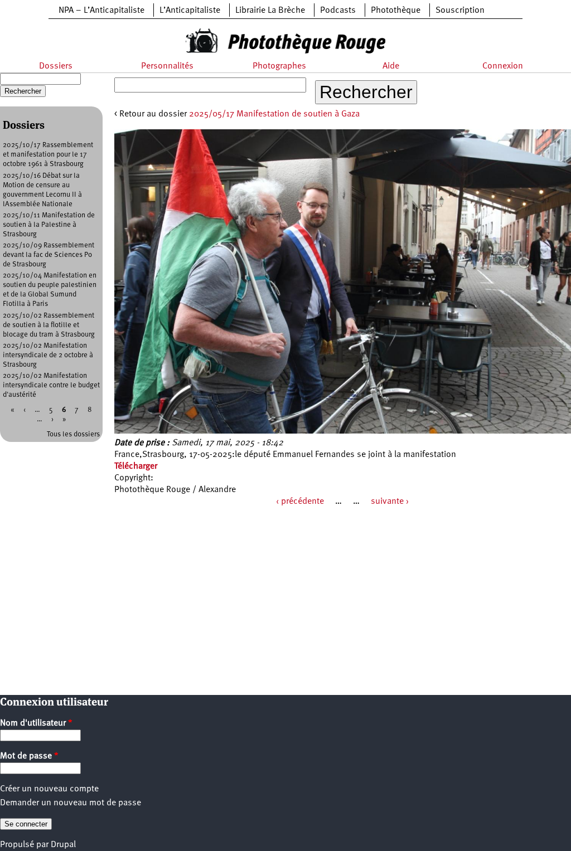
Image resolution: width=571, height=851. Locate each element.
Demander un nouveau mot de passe (70, 803)
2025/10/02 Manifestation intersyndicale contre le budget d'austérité (51, 385)
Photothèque (395, 10)
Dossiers (55, 66)
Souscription (460, 10)
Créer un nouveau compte (49, 789)
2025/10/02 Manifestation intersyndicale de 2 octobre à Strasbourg (48, 355)
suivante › (390, 501)
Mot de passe (29, 756)
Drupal (63, 844)
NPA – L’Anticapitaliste (101, 10)
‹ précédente (300, 501)
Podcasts (338, 10)
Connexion (502, 66)
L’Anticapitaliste (189, 10)
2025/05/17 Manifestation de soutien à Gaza (274, 114)
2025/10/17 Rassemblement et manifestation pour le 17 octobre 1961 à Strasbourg (48, 155)
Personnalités (167, 66)
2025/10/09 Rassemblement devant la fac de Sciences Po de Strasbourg (48, 255)
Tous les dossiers (73, 434)
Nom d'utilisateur (36, 723)
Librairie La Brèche (270, 10)
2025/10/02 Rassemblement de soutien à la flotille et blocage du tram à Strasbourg (49, 325)
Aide (391, 66)
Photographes (279, 66)
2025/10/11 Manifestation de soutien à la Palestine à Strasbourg (49, 225)
